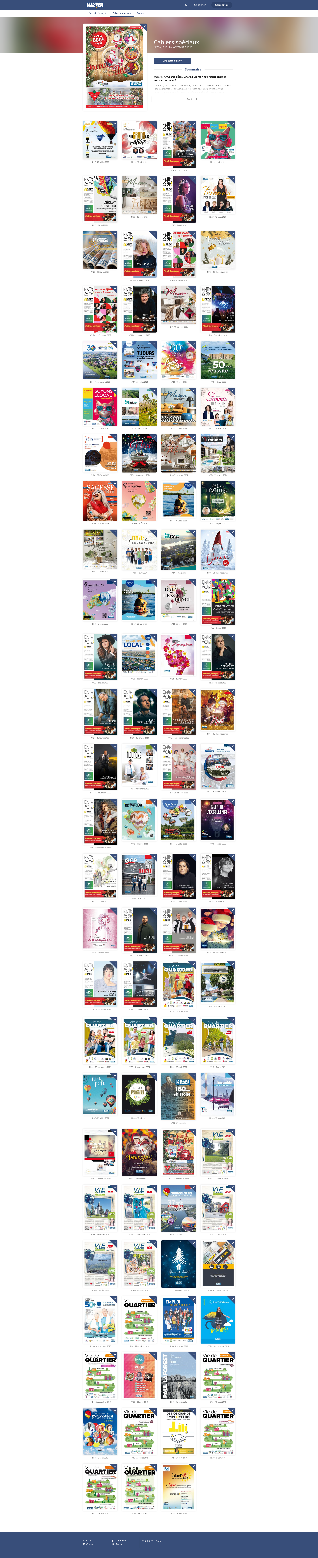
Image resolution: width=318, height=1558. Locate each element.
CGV (88, 1540)
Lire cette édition (172, 60)
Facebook (120, 1540)
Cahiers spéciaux (122, 13)
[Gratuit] (143, 28)
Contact (90, 1544)
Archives (141, 13)
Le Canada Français (96, 13)
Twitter (119, 1544)
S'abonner (200, 4)
